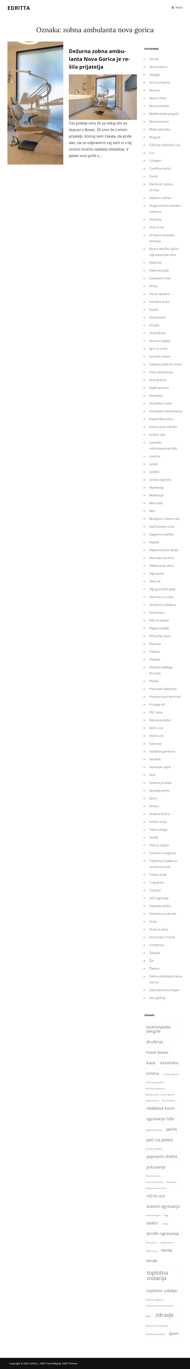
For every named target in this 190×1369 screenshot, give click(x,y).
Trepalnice (156, 882)
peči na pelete (159, 1139)
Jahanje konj (157, 380)
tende (151, 1260)
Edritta (18, 7)
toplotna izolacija (157, 1275)
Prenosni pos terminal (165, 697)
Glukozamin (157, 317)
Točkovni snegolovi (162, 853)
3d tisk (153, 59)
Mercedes (156, 503)
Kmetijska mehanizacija (165, 411)
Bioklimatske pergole (163, 114)
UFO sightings (159, 898)
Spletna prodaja (160, 783)
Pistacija (155, 644)
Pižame (154, 652)
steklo (152, 1223)
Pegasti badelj (159, 628)
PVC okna (156, 712)
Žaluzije (154, 953)
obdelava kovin (160, 1108)
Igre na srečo (158, 349)
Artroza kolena (159, 82)
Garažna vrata (159, 302)
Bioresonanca (159, 121)
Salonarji (155, 744)
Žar (151, 961)
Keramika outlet (160, 403)
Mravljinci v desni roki (164, 519)
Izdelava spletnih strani (165, 364)
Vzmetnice (156, 945)
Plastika (154, 659)
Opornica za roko (161, 597)
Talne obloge (158, 830)
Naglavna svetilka (161, 534)
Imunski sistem (159, 356)
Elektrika (155, 263)
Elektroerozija (159, 270)
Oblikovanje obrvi (161, 566)
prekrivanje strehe (154, 1182)
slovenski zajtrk (152, 1215)
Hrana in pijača (159, 341)
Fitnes (153, 286)
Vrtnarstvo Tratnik (162, 937)
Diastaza (155, 219)
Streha (154, 806)
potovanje (155, 1167)
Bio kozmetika (159, 106)
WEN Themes (70, 1363)
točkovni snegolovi (154, 1299)
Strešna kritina (159, 814)
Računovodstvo (160, 720)
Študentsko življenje (155, 1334)
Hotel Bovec (157, 333)
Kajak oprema (159, 388)
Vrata (153, 921)
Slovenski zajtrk (160, 767)
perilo (171, 1129)
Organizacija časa (153, 1130)
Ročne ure (156, 736)
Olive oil (154, 581)
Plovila (153, 681)
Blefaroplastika (159, 129)
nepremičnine (152, 1100)
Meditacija (156, 495)
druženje (154, 1041)
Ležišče (154, 472)
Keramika (156, 395)
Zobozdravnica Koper (164, 990)
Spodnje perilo (159, 790)
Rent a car (156, 728)
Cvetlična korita (160, 168)
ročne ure (155, 1196)
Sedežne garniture (162, 751)
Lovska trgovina (160, 480)
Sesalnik (155, 759)
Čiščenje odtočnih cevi (164, 145)
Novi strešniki (168, 1100)
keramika (169, 1062)
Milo (152, 511)
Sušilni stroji (157, 822)
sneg (165, 1215)
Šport (153, 798)
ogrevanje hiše (160, 1118)
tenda (166, 1250)
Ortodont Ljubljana (162, 605)
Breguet (154, 137)
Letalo (153, 464)
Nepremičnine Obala (163, 550)
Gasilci (153, 309)
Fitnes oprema (159, 294)
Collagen (155, 161)
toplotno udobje (161, 1290)
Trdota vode (157, 875)
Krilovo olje (157, 435)
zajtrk (148, 1316)
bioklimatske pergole (158, 1029)
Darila (153, 176)
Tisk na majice (159, 845)
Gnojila (154, 325)
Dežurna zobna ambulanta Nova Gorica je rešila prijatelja (99, 58)
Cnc (152, 153)
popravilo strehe (161, 1156)
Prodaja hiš (157, 704)
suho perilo (151, 1242)
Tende (153, 837)
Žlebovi (154, 968)
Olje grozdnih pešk (162, 589)
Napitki (154, 542)
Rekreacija (171, 1182)
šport (174, 1333)
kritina (152, 1073)
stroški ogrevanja (162, 1233)
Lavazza (154, 456)
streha (165, 1224)
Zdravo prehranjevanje (156, 1326)
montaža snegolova (154, 1088)
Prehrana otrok (152, 1176)
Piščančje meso (160, 636)
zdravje (164, 1315)
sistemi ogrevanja (163, 1206)
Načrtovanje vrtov (161, 527)
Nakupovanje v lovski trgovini (159, 1094)
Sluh (152, 775)
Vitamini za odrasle (162, 914)
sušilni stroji (151, 1251)
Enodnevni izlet (160, 278)
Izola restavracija (161, 372)
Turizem (155, 890)
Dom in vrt (156, 227)
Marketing (156, 487)
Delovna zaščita (160, 198)
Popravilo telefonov (163, 689)
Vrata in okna (158, 929)
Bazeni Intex (157, 98)
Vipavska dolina (160, 906)
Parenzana (156, 613)
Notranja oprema (161, 558)
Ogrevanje (156, 573)
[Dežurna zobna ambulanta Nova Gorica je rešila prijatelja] (35, 103)
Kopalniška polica (161, 419)
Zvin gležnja (157, 998)
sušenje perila (166, 1242)
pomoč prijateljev (153, 1149)
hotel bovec (157, 1052)
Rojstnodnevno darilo (156, 1188)
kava (150, 1062)
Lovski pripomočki (154, 1082)
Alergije (154, 75)
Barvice (154, 90)
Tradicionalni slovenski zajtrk (159, 1305)
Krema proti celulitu (163, 427)
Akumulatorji (158, 67)
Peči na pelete (159, 620)
